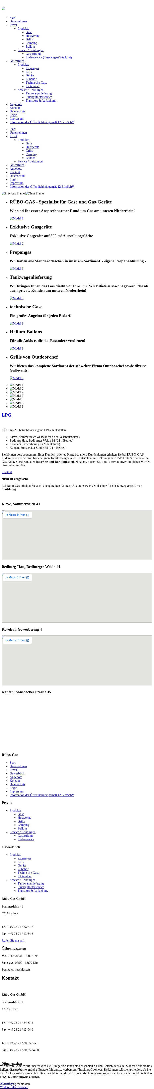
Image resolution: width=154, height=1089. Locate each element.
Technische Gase (36, 82)
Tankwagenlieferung (39, 93)
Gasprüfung (33, 53)
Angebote (16, 104)
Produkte (23, 28)
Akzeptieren (7, 1083)
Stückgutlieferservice (39, 97)
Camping (31, 43)
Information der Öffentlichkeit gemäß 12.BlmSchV (42, 122)
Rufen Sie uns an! (13, 940)
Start (12, 17)
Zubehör (31, 79)
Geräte (30, 75)
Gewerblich (17, 61)
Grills (29, 39)
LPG (29, 71)
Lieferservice (26, 839)
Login (13, 115)
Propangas (32, 68)
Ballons (30, 46)
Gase (29, 32)
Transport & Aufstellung (41, 100)
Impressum (16, 118)
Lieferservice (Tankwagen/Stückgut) (49, 57)
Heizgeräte (32, 35)
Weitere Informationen (14, 1087)
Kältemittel (33, 86)
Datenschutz (17, 111)
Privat (13, 25)
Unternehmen (18, 21)
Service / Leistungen (31, 50)
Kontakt (15, 107)
